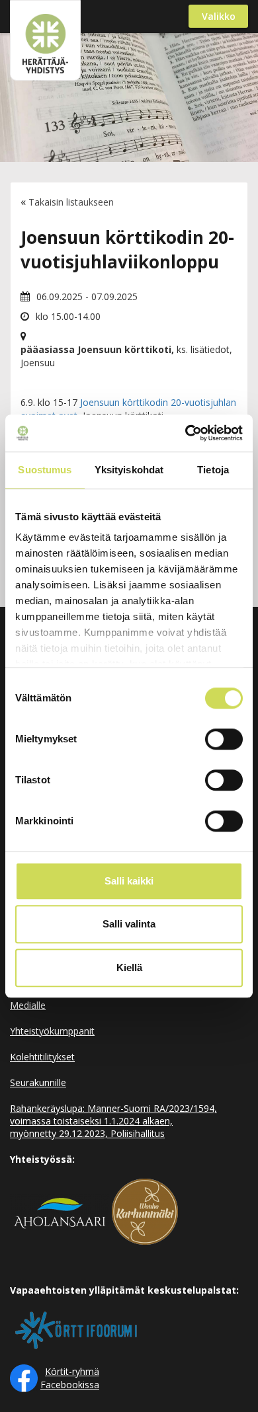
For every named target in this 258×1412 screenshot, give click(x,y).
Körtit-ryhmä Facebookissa (69, 1378)
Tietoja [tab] (213, 469)
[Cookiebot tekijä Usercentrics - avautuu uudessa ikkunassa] (185, 433)
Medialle (28, 1005)
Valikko (219, 16)
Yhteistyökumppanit (52, 1031)
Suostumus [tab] (44, 469)
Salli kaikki (129, 880)
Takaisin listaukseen (71, 202)
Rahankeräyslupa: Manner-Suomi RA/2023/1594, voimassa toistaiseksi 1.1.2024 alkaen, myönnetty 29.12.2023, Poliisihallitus (113, 1121)
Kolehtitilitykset (42, 1056)
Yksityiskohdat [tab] (129, 469)
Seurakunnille (38, 1082)
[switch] (224, 739)
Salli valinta (129, 923)
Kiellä (129, 967)
